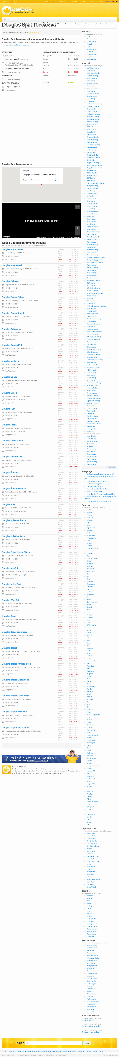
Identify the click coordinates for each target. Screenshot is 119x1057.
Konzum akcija (92, 978)
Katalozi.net (20, 766)
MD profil (90, 674)
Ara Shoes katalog (93, 68)
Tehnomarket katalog (94, 383)
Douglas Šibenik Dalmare (14, 488)
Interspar (90, 615)
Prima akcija (91, 1004)
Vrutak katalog (91, 411)
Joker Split (90, 859)
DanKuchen (90, 564)
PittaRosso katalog (93, 314)
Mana (88, 663)
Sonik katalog (91, 372)
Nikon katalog (91, 449)
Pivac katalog (91, 316)
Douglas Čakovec (10, 281)
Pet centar (90, 709)
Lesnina (89, 635)
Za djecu (78, 24)
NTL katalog (91, 285)
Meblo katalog (91, 247)
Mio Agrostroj (91, 686)
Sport (88, 911)
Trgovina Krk (91, 771)
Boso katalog (91, 86)
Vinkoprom (90, 807)
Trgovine (91, 1)
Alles (88, 819)
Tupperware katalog (93, 401)
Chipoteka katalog (93, 106)
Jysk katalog (91, 191)
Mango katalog (91, 239)
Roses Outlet (91, 872)
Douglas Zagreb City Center (15, 695)
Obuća (37, 24)
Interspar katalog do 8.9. (95, 486)
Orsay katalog (91, 296)
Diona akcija (91, 953)
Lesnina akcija (91, 989)
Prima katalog (91, 326)
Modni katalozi (91, 929)
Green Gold (90, 854)
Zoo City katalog (92, 416)
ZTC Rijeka (90, 884)
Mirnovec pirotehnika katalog (96, 257)
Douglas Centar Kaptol (13, 313)
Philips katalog (91, 456)
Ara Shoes (90, 510)
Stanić (89, 781)
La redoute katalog (93, 211)
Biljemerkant (91, 528)
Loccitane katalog (92, 227)
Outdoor (58, 24)
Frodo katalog (91, 150)
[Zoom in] (77, 228)
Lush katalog (91, 224)
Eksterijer (47, 24)
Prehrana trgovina (92, 735)
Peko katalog (91, 301)
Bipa (88, 525)
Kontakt (19, 1051)
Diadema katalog (92, 122)
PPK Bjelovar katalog (94, 337)
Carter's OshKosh (92, 548)
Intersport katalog (92, 188)
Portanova (90, 869)
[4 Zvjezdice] (36, 32)
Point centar (91, 866)
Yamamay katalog (93, 421)
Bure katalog (91, 91)
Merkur (89, 684)
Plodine (89, 727)
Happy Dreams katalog (94, 168)
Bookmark (35, 1051)
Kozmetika (104, 24)
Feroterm (90, 587)
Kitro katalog (91, 201)
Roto (88, 748)
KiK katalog (90, 196)
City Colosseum (92, 843)
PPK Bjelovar (91, 740)
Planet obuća (91, 725)
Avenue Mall (91, 836)
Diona (88, 574)
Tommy (89, 761)
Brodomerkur (91, 535)
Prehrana (7, 24)
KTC (88, 627)
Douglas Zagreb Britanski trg (15, 680)
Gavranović (90, 594)
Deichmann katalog (93, 119)
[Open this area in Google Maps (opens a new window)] (6, 236)
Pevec (89, 717)
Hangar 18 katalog (93, 163)
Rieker (89, 745)
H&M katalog (91, 160)
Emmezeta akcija (92, 960)
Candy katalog (91, 439)
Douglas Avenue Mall (12, 265)
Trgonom (90, 768)
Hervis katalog (91, 170)
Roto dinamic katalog (94, 349)
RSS (53, 1051)
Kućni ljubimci (91, 24)
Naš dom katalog (92, 278)
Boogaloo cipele (92, 538)
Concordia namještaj (93, 558)
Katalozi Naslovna (6, 19)
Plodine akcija (91, 999)
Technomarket (91, 758)
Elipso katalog (91, 134)
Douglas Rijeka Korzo (12, 440)
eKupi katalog (91, 129)
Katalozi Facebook (78, 1051)
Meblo (89, 676)
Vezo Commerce (92, 802)
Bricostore (90, 530)
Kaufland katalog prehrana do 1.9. (98, 484)
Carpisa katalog (92, 96)
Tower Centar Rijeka (93, 879)
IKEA (88, 612)
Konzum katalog (92, 204)
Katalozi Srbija (113, 1)
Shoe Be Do (91, 779)
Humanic (90, 607)
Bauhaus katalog (92, 76)
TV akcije (100, 1)
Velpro (89, 799)
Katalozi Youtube (91, 1051)
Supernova (90, 874)
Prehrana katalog (92, 329)
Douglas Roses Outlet (12, 456)
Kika (88, 620)
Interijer (89, 908)
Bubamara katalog (93, 88)
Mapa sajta (27, 1051)
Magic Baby (91, 666)
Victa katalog (91, 406)
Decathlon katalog (93, 117)
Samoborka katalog (93, 355)
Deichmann (90, 569)
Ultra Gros (90, 794)
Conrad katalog (92, 111)
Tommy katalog (92, 393)
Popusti (74, 1)
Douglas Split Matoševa (13, 536)
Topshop (89, 763)
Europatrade (91, 584)
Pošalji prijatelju (45, 1051)
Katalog (58, 1051)
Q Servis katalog (92, 352)
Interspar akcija (92, 966)
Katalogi (110, 1)
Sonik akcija (91, 1009)
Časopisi (89, 57)
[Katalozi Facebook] (41, 756)
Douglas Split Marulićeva (14, 520)
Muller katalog (91, 265)
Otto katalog (91, 298)
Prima (89, 732)
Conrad (89, 561)
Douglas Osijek (9, 393)
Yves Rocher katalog (94, 424)
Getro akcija (91, 963)
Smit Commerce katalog (95, 360)
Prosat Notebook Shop (94, 332)
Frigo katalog (91, 152)
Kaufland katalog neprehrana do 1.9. (99, 481)
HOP (88, 610)
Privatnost (12, 1051)
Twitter (100, 1051)
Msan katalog (91, 454)
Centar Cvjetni (91, 838)
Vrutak (89, 809)
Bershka (89, 520)
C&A (88, 556)
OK (56, 180)
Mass (88, 668)
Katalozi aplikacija (88, 1020)
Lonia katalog (91, 229)
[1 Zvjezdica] (30, 32)
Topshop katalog (92, 396)
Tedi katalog (91, 380)
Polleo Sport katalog (93, 339)
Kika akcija (90, 976)
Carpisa (89, 546)
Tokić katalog (91, 390)
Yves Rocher (91, 814)
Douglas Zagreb (9, 648)
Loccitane (90, 648)
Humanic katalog (92, 175)
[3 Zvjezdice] (34, 32)
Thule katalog (91, 459)
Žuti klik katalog (92, 419)
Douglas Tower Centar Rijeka (16, 552)
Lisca (88, 643)
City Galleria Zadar (93, 846)
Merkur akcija (91, 994)
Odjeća (28, 24)
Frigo (88, 589)
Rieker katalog (91, 344)
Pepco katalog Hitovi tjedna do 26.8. (99, 501)
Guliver (89, 599)
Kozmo (89, 651)
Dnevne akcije (91, 39)
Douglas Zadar (9, 616)
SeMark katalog (92, 357)
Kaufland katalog (92, 193)
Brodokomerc (91, 533)
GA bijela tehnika (92, 155)
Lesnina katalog (92, 214)
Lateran (89, 633)
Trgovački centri (92, 54)
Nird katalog (91, 451)
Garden (89, 592)
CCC (88, 551)
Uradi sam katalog (93, 403)
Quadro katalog (92, 462)
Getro (88, 597)
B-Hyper (89, 543)
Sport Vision (91, 791)
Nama (89, 694)
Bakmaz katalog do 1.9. (95, 491)
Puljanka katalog (92, 334)
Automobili (90, 937)
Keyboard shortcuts (40, 237)
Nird (88, 702)
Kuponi (82, 1)
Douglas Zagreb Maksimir (14, 711)
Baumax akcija (92, 945)
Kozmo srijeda (91, 984)
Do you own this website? (31, 180)
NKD (88, 704)
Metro (88, 679)
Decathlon (90, 566)
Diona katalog (91, 124)
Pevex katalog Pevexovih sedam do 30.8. (101, 494)
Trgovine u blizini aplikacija (91, 1032)
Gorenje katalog (92, 441)
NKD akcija (90, 968)
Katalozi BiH (116, 1)
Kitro (88, 622)
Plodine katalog (92, 321)
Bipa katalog (91, 81)
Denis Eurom (91, 571)
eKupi (88, 579)
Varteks (89, 796)
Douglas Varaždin (10, 568)
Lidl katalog (90, 216)
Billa (88, 523)
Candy (89, 822)
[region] (41, 220)
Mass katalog (91, 242)
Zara (88, 812)
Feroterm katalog (92, 147)
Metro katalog (91, 252)
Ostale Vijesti (91, 887)
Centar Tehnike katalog (94, 104)
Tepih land (90, 753)
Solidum (89, 877)
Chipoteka (90, 553)
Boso (88, 540)
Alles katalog (91, 426)
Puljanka (89, 738)
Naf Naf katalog (92, 275)
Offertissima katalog (93, 288)
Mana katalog (91, 234)
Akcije (54, 1)
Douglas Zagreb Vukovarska (15, 727)
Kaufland (90, 617)
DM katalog (90, 127)
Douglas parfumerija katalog (17, 45)
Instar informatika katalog (95, 183)
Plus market (91, 730)
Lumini (89, 864)
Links (88, 640)
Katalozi (46, 1)
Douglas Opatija (9, 377)
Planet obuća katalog (94, 319)
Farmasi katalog (92, 142)
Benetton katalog (92, 78)
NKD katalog (91, 283)
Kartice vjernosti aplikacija (91, 1026)
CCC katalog (91, 99)
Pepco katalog (91, 308)
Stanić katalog (91, 362)
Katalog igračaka (92, 924)
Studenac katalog (92, 365)
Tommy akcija (91, 1007)
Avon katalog (91, 70)
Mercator (90, 681)
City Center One (92, 841)
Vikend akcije (64, 1)
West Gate (90, 882)
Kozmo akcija (91, 981)
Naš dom (90, 699)
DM (88, 576)
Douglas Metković (10, 361)
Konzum (89, 656)
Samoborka (90, 776)
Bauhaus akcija (92, 948)
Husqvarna (90, 444)
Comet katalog (91, 109)
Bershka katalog (92, 83)
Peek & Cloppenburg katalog (96, 306)
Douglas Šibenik (10, 472)
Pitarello (89, 720)
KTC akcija (90, 986)
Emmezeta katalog (93, 137)
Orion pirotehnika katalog (95, 293)
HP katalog (90, 446)
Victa (88, 804)
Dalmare (89, 849)
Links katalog (91, 219)
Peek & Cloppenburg (93, 715)
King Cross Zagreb (93, 861)
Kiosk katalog (91, 198)
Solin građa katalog (93, 367)
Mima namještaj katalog (95, 262)
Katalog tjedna (91, 429)
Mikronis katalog (92, 260)
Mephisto (90, 691)
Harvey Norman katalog (94, 165)
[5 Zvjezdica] (38, 32)
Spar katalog (91, 375)
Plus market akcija (93, 1001)
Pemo (89, 712)
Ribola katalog (91, 342)
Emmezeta (90, 581)
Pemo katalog (91, 303)
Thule (88, 825)
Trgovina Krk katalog (94, 398)
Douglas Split (8, 504)
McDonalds (90, 671)
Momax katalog (92, 270)
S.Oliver (89, 786)
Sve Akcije (90, 1012)
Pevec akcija (91, 996)
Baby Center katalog (93, 73)
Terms (68, 237)
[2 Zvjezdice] (32, 32)
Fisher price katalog (93, 145)
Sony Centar (91, 784)
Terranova (90, 755)
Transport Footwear (93, 766)
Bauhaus (90, 512)
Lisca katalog (91, 221)
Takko (89, 750)
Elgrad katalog (91, 132)
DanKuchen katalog (93, 114)
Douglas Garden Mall (12, 345)
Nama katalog (91, 273)
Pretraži (20, 1042)
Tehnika (68, 24)
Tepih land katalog (93, 385)
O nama (4, 1051)
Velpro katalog (91, 464)
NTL (88, 707)
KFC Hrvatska (91, 625)
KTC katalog (91, 209)
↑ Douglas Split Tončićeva (109, 1055)
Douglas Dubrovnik (11, 329)
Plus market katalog (93, 324)
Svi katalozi (90, 431)
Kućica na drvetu (92, 661)
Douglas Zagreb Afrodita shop (16, 664)
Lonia (88, 653)
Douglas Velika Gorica (12, 584)
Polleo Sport (91, 743)
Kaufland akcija (92, 973)
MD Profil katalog (92, 244)
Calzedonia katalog (93, 93)
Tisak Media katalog (93, 388)
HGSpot (89, 604)
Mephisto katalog (92, 255)
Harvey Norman (92, 602)
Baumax (89, 515)
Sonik (88, 789)
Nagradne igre (91, 59)
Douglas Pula (8, 409)
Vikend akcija (91, 934)
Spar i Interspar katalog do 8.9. (97, 489)
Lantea (89, 630)
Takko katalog (91, 378)
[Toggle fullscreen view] (77, 207)
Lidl (88, 638)
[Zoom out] (77, 233)
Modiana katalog (92, 268)
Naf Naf (89, 697)
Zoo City (89, 817)
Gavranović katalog (93, 157)
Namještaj (18, 24)
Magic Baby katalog (93, 232)
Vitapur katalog (92, 408)
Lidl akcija (90, 991)
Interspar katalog (92, 186)
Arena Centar (91, 833)
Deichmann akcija (93, 958)
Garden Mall (91, 851)
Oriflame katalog (92, 291)
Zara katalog (91, 413)
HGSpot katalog (92, 173)
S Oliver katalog (92, 370)
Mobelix (89, 689)
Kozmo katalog (92, 206)
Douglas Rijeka (9, 424)
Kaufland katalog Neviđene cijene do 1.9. (100, 474)
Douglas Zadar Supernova (14, 632)
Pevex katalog (91, 311)
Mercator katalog (92, 250)
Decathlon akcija (92, 955)
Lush (88, 645)
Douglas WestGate (11, 600)
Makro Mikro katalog (93, 237)
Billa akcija (90, 950)
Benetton (90, 517)
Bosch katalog (91, 436)
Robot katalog (91, 347)
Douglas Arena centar (12, 249)
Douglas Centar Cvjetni (13, 297)
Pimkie (89, 722)
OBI (88, 773)
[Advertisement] (21, 112)
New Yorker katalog (93, 280)
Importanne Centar (93, 856)
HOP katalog (91, 178)
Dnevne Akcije (91, 931)
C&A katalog (91, 101)
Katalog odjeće (92, 926)
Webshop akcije (92, 49)
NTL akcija (90, 971)
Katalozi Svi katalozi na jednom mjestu (18, 10)
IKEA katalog (91, 180)
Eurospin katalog (92, 140)
